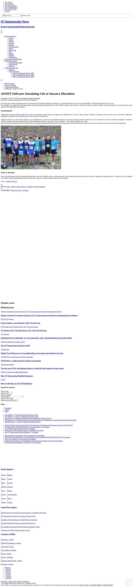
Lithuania (10, 487)
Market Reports (7, 469)
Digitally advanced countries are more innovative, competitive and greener (23, 513)
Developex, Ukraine (7, 564)
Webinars (11, 66)
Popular (7, 410)
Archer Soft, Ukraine (7, 547)
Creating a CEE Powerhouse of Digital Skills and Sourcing (19, 520)
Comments (8, 408)
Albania (3, 502)
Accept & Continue (96, 585)
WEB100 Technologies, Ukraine (11, 543)
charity (8, 187)
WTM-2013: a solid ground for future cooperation (21, 361)
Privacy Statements (23, 581)
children (13, 187)
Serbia (3, 483)
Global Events (13, 64)
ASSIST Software (11, 181)
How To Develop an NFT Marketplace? (16, 383)
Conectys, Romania (7, 557)
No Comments (39, 435)
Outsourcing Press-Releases (13, 59)
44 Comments (68, 425)
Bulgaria (11, 45)
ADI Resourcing (10, 420)
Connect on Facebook (11, 87)
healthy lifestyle (21, 187)
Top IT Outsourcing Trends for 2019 (15, 346)
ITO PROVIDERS (11, 6)
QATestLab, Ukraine (7, 540)
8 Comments (31, 429)
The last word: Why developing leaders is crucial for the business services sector (32, 368)
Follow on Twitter (10, 85)
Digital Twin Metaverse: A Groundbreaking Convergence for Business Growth (32, 353)
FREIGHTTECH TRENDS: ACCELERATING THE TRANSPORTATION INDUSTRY (36, 338)
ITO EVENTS (9, 4)
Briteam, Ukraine (6, 554)
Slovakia (11, 55)
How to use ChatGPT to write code (15, 439)
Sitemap (8, 574)
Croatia (3, 498)
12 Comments (45, 427)
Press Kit (8, 578)
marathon (30, 187)
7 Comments (34, 432)
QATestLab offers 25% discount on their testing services (18, 523)
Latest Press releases (9, 507)
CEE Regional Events (15, 62)
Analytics (11, 69)
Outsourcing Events (11, 61)
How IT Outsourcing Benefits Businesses (17, 376)
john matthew (9, 415)
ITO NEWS (8, 2)
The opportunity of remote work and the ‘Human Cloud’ (18, 516)
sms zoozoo (8, 418)
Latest (6, 411)
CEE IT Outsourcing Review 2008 (23, 75)
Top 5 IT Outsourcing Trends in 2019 (26, 416)
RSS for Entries (9, 83)
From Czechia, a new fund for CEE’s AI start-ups (20, 323)
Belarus (11, 40)
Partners (8, 569)
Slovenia (9, 479)
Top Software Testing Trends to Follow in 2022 (15, 530)
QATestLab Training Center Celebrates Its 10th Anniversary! (33, 418)
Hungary (11, 43)
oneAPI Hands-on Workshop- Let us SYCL (18, 442)
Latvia (3, 491)
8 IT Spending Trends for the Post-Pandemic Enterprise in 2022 (20, 527)
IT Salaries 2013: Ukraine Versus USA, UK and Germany (24, 330)
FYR (10, 52)
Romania (11, 41)
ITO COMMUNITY (11, 7)
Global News (13, 57)
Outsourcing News (10, 36)
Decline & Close (107, 585)
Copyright (4, 581)
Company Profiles (8, 534)
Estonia (3, 494)
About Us (8, 567)
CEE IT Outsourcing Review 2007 (23, 73)
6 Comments (40, 430)
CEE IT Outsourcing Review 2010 (23, 77)
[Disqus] (66, 221)
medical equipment (39, 187)
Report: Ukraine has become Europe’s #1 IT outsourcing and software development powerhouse (39, 315)
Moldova (11, 54)
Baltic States (12, 50)
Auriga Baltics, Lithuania (8, 550)
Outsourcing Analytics (11, 68)
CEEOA (7, 11)
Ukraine (11, 38)
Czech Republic (13, 47)
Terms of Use (12, 581)
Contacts (8, 576)
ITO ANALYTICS (10, 9)
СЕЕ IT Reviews (14, 71)
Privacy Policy (84, 585)
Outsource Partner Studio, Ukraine (11, 561)
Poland (11, 48)
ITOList (8, 573)
